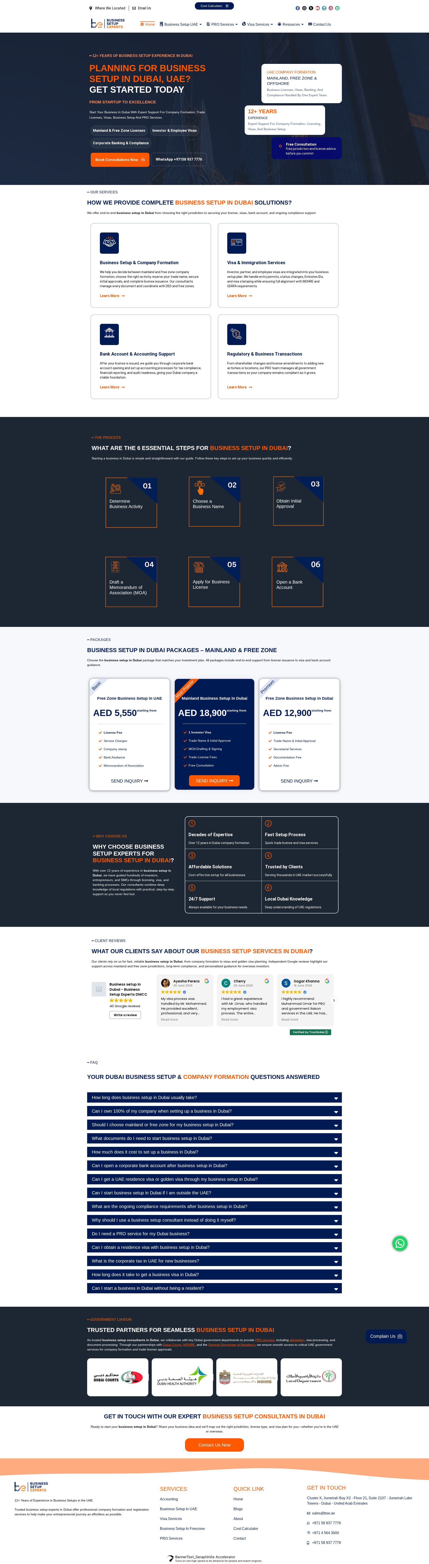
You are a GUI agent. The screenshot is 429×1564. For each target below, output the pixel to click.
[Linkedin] (324, 8)
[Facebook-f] (298, 8)
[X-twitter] (311, 8)
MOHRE (189, 1344)
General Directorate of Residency (231, 1344)
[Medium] (337, 8)
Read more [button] (170, 1020)
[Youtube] (317, 8)
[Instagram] (304, 8)
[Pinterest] (331, 8)
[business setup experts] (108, 24)
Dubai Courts (172, 1344)
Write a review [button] (125, 1015)
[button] (179, 159)
